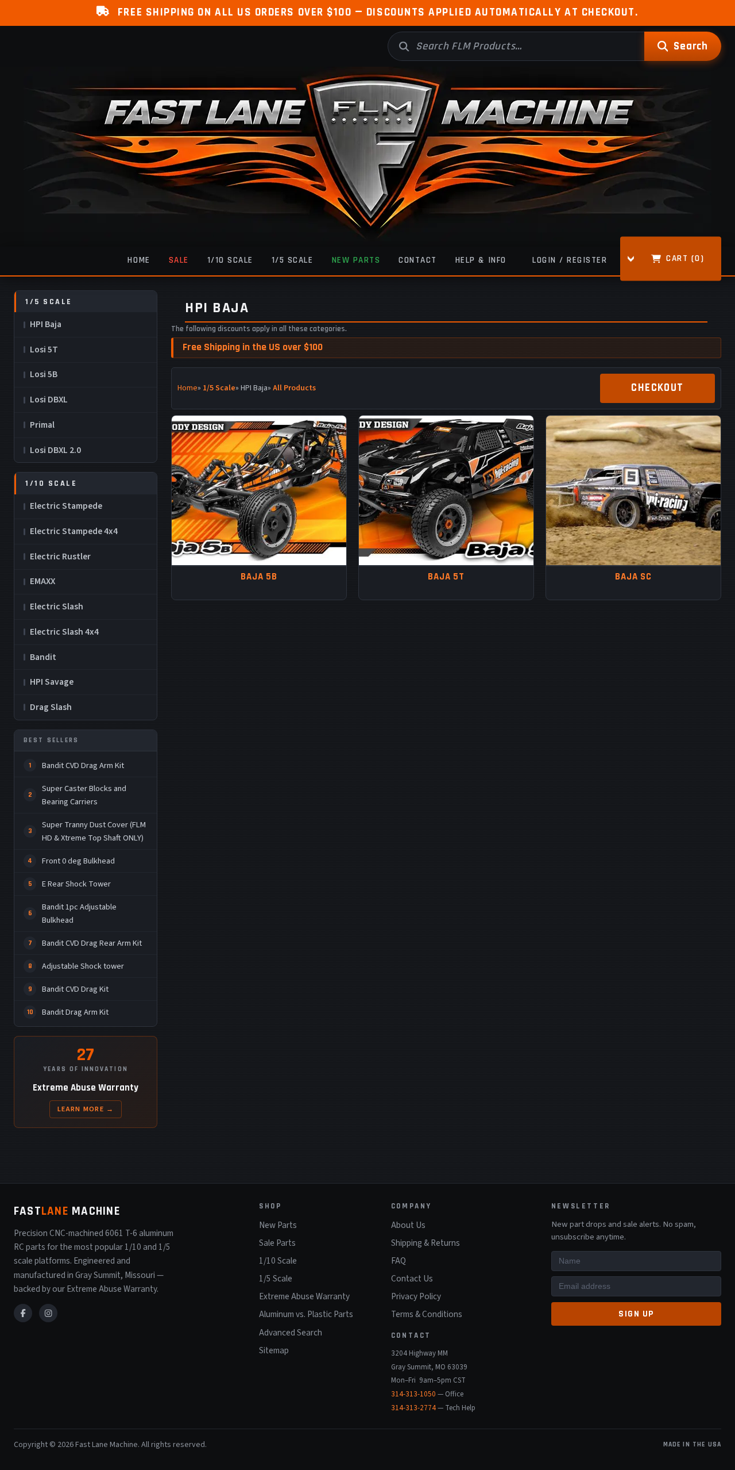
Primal (42, 425)
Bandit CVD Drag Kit (75, 989)
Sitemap (274, 1350)
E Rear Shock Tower (76, 884)
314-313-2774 (413, 1408)
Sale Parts (277, 1243)
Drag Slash (51, 707)
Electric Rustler (60, 556)
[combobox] (516, 46)
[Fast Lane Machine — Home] (367, 157)
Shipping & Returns (425, 1243)
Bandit (43, 657)
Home (138, 260)
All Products (294, 388)
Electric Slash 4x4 (64, 631)
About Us (408, 1225)
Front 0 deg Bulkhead (78, 861)
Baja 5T (446, 577)
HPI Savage (52, 681)
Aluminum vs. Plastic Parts (306, 1314)
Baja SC (633, 577)
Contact (418, 260)
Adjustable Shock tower (83, 966)
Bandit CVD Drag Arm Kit (83, 765)
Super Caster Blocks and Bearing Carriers (84, 795)
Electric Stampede (66, 506)
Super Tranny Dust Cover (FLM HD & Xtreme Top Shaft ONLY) (94, 831)
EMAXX (42, 581)
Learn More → (85, 1109)
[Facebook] (23, 1313)
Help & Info (480, 260)
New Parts (356, 260)
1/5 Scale (293, 260)
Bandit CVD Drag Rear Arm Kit (92, 943)
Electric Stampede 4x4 (74, 531)
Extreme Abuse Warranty (304, 1296)
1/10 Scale (230, 260)
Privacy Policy (416, 1296)
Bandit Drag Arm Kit (75, 1012)
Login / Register (569, 260)
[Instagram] (48, 1313)
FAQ (398, 1260)
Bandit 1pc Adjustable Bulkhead (79, 913)
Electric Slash (56, 606)
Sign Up (636, 1313)
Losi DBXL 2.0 (55, 450)
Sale (179, 260)
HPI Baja (45, 324)
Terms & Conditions (426, 1314)
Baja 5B (259, 577)
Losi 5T (44, 349)
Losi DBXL (49, 399)
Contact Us (412, 1278)
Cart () (685, 257)
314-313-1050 (413, 1394)
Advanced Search (290, 1332)
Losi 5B (43, 374)
